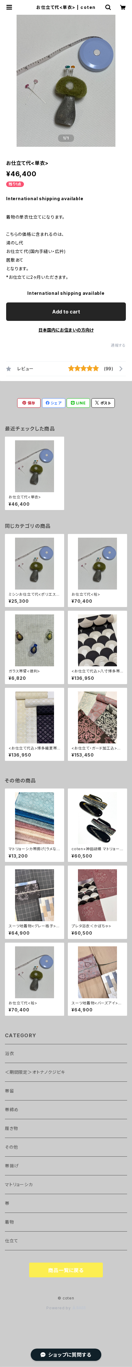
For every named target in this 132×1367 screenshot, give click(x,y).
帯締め (11, 1109)
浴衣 (9, 1053)
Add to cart (66, 312)
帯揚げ (11, 1165)
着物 (9, 1222)
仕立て (11, 1240)
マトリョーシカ (19, 1184)
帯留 (9, 1090)
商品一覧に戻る (66, 1270)
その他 (11, 1147)
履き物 (11, 1128)
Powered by (59, 1308)
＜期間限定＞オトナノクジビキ (35, 1072)
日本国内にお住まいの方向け (66, 330)
